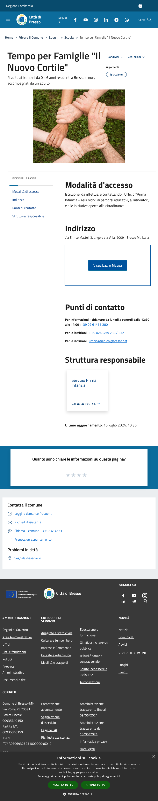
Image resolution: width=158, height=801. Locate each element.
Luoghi (53, 37)
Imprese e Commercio (56, 647)
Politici (7, 659)
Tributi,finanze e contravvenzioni (91, 658)
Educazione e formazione (89, 632)
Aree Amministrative (17, 637)
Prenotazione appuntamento (51, 706)
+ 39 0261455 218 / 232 (106, 332)
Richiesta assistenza (55, 737)
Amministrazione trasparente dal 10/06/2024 (92, 728)
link (118, 776)
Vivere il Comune (31, 37)
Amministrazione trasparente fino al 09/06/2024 (93, 709)
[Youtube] (84, 19)
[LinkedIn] (104, 19)
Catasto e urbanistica (56, 655)
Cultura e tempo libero (56, 640)
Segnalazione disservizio (50, 719)
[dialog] (79, 776)
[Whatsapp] (125, 19)
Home (9, 37)
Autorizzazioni (90, 682)
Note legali (87, 748)
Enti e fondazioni (14, 651)
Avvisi (122, 644)
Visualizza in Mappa (107, 265)
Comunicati (126, 637)
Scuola (69, 37)
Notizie (123, 629)
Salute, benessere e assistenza (93, 671)
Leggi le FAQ (49, 730)
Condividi (114, 57)
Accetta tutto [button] (63, 785)
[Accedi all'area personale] (140, 6)
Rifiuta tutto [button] (95, 784)
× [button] (153, 756)
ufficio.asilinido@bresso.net (108, 340)
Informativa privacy (93, 741)
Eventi (123, 672)
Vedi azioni (134, 57)
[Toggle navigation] (8, 19)
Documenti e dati (14, 679)
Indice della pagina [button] (24, 178)
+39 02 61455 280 (94, 324)
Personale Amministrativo (13, 669)
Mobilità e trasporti (54, 662)
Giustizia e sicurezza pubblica (94, 645)
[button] (79, 794)
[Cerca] (149, 19)
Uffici (6, 644)
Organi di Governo (15, 629)
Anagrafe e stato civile (56, 632)
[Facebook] (74, 19)
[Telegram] (115, 19)
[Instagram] (94, 19)
